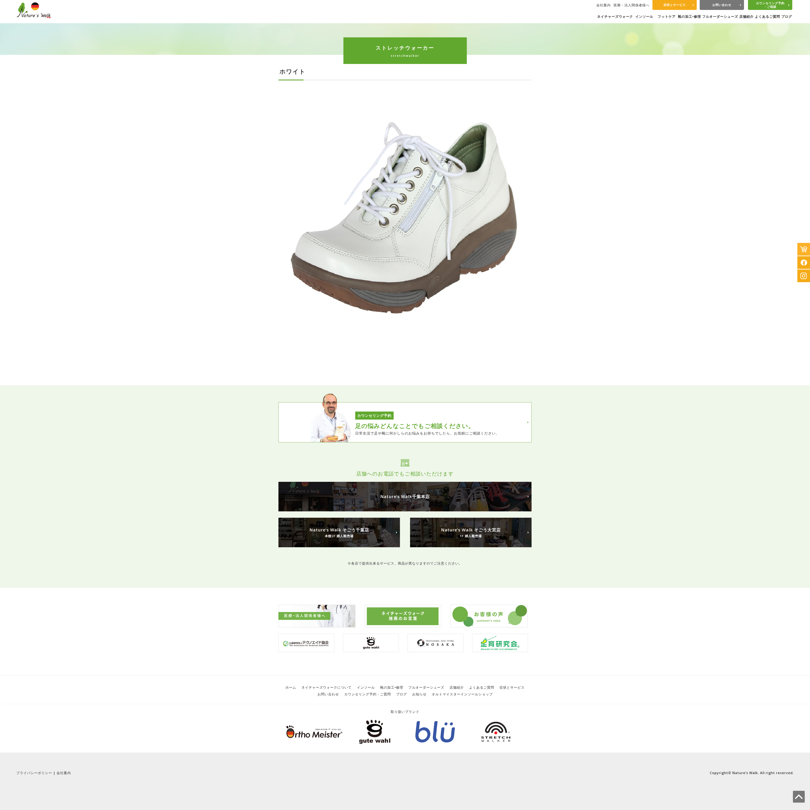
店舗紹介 (746, 16)
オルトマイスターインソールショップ (462, 694)
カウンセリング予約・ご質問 (367, 694)
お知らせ (419, 694)
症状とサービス (675, 5)
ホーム (290, 687)
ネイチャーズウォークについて (326, 687)
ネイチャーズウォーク (615, 16)
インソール (644, 16)
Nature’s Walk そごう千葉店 (339, 532)
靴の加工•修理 (689, 16)
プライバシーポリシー (34, 773)
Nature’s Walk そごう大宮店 (471, 532)
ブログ (786, 16)
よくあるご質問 (767, 16)
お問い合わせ (721, 5)
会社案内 (603, 5)
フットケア (667, 16)
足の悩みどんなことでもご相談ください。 (414, 426)
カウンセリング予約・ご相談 (770, 5)
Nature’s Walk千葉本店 (405, 496)
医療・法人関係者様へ (631, 5)
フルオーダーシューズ (720, 16)
